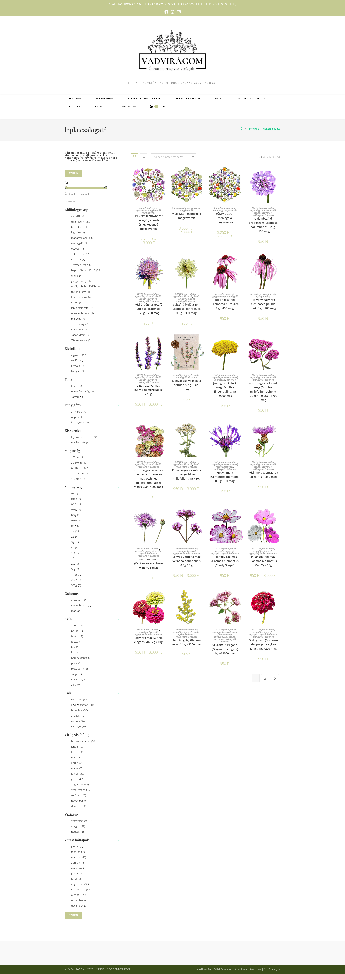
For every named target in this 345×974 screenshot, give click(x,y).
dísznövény (80, 221)
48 (273, 156)
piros (76, 663)
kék (75, 647)
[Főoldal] (242, 128)
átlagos (78, 715)
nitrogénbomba (82, 313)
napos (77, 417)
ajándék (78, 216)
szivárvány (79, 679)
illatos (76, 302)
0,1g (75, 526)
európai (78, 600)
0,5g (75, 493)
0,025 (76, 520)
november (79, 800)
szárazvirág (79, 324)
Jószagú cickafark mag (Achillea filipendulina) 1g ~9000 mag (225, 389)
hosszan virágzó (83, 741)
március (78, 757)
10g (75, 553)
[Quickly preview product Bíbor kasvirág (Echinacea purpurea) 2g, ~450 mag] (241, 260)
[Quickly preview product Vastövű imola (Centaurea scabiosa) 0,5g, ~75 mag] (164, 515)
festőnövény (80, 291)
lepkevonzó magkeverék (148, 210)
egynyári (79, 355)
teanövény (79, 329)
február (77, 752)
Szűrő (73, 173)
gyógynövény (81, 281)
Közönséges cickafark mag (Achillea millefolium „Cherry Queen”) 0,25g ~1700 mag (263, 391)
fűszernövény (81, 297)
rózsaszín (79, 668)
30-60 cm (79, 462)
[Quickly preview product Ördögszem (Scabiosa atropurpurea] (279, 596)
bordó (77, 631)
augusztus (80, 784)
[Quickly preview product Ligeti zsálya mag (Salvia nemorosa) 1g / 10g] (164, 341)
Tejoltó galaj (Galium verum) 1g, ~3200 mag (186, 642)
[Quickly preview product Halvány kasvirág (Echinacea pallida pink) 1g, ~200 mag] (279, 260)
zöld (75, 684)
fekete (76, 641)
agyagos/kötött (82, 705)
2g (74, 536)
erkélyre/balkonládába (86, 286)
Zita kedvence (82, 340)
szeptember (81, 790)
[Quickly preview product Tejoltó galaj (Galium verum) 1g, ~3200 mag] (202, 596)
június (77, 773)
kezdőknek (80, 227)
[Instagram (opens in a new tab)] (172, 12)
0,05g (76, 499)
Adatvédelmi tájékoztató (248, 969)
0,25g (76, 504)
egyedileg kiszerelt (259, 210)
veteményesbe (81, 265)
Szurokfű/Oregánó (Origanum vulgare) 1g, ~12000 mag (225, 649)
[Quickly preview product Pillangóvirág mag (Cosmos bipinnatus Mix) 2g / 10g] (279, 515)
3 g (75, 542)
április (76, 763)
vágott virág (80, 335)
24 (268, 156)
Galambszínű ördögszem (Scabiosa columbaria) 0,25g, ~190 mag (263, 225)
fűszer (77, 386)
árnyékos (78, 411)
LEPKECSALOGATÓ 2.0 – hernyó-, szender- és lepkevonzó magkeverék (148, 222)
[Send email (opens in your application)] (178, 12)
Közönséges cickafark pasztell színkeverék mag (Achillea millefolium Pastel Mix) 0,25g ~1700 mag (148, 478)
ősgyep (77, 248)
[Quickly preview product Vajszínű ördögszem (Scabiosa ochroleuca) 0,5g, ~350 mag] (202, 260)
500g (76, 585)
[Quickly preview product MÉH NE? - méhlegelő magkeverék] (202, 174)
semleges (79, 699)
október (78, 795)
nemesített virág (83, 391)
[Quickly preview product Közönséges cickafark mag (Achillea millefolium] (279, 341)
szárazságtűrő (82, 821)
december (79, 806)
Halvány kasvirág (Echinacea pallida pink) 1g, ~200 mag (263, 304)
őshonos (269, 215)
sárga (76, 674)
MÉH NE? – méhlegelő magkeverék (186, 216)
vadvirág (79, 397)
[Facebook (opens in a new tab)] (166, 12)
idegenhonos (81, 605)
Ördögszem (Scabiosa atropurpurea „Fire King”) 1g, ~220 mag (263, 644)
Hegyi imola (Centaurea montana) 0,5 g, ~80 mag (224, 477)
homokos (79, 710)
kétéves (77, 366)
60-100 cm (80, 468)
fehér (77, 636)
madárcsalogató (82, 238)
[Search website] (276, 115)
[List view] (143, 156)
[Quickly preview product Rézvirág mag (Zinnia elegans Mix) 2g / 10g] (164, 596)
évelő (77, 360)
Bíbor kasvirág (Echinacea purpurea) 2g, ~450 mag (225, 304)
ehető (76, 275)
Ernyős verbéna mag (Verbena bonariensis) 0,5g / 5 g (186, 561)
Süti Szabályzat (272, 969)
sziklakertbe (80, 254)
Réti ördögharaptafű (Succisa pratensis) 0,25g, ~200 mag (148, 309)
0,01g (76, 509)
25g (75, 563)
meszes (78, 721)
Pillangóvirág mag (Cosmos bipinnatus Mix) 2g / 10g (263, 561)
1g (75, 531)
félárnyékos (80, 422)
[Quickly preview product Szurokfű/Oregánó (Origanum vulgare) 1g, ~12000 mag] (241, 596)
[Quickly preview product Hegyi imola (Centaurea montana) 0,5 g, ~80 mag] (241, 428)
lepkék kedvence (148, 208)
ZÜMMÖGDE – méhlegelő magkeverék (225, 218)
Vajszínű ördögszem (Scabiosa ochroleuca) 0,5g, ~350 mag (186, 309)
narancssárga (81, 658)
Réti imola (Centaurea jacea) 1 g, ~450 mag (263, 475)
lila (75, 652)
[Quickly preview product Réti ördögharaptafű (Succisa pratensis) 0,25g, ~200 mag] (164, 260)
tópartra (78, 259)
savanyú (78, 726)
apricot (77, 625)
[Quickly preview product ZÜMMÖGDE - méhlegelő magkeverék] (241, 174)
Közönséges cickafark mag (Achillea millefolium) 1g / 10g (186, 474)
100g (76, 574)
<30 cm (77, 457)
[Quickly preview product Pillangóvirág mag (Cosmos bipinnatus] (241, 515)
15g (75, 558)
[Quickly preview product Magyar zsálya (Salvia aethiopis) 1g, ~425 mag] (202, 341)
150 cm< (78, 479)
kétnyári (78, 371)
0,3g (75, 515)
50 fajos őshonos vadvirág (186, 208)
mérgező (78, 318)
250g (76, 580)
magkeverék (80, 442)
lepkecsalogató (271, 128)
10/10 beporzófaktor (263, 208)
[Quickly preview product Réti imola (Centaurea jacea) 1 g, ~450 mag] (279, 428)
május (76, 768)
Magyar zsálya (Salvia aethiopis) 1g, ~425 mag (186, 385)
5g (74, 547)
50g (75, 569)
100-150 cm (80, 473)
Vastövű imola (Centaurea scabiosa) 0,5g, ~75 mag (148, 563)
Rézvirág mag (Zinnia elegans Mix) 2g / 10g (148, 640)
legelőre (78, 232)
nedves (77, 831)
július (77, 779)
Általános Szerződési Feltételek (214, 969)
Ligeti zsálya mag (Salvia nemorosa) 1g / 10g (148, 390)
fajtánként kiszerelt (84, 437)
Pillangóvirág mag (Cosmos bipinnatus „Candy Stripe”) (225, 561)
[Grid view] (134, 156)
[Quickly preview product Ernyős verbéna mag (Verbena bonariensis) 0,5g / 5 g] (202, 515)
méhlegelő (79, 243)
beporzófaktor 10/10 (86, 270)
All (278, 156)
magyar (78, 611)
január (77, 746)
